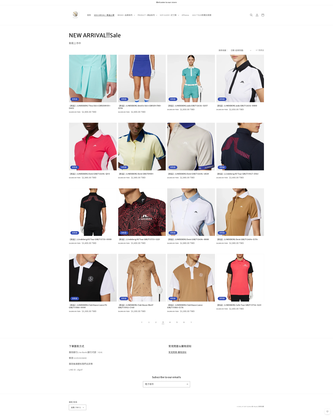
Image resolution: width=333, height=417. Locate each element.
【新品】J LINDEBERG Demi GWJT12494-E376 (237, 239)
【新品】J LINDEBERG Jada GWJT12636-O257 (187, 106)
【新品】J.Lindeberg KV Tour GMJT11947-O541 (237, 174)
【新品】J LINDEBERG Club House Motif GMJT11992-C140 (135, 306)
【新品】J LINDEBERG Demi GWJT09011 (135, 174)
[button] (251, 15)
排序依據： (223, 50)
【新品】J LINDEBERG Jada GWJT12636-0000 (236, 106)
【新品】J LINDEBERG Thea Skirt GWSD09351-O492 (90, 107)
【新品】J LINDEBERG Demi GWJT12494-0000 (188, 239)
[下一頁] (191, 322)
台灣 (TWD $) (76, 407)
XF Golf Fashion (246, 406)
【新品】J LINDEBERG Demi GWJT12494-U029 (188, 174)
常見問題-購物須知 (177, 352)
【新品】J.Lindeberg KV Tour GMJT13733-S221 (139, 239)
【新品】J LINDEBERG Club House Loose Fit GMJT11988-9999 (88, 306)
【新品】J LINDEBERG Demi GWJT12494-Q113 (89, 174)
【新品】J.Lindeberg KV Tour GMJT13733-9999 (90, 239)
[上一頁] (142, 322)
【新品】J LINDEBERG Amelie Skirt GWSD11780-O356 (140, 107)
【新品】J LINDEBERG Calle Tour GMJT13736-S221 (238, 305)
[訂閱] (187, 384)
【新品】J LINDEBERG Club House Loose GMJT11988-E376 (185, 306)
